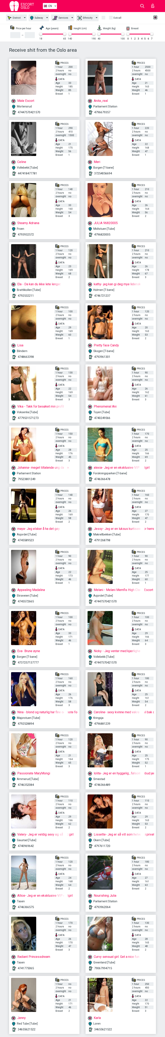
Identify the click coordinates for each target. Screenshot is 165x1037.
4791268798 (102, 540)
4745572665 (26, 601)
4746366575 (26, 907)
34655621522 (26, 1029)
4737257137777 (28, 662)
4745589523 (26, 540)
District (16, 17)
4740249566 (102, 418)
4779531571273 (28, 418)
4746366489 (102, 785)
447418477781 (27, 173)
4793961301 (102, 357)
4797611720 (102, 846)
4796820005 (102, 234)
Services (63, 17)
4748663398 (26, 357)
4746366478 (102, 479)
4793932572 (26, 234)
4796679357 (102, 112)
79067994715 (103, 968)
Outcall (117, 17)
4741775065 (26, 968)
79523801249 (26, 479)
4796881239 (102, 723)
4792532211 (26, 295)
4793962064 (102, 907)
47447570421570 (29, 112)
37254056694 (103, 173)
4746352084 (26, 785)
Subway (38, 17)
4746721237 (102, 295)
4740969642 (26, 846)
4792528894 (26, 723)
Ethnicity (87, 17)
